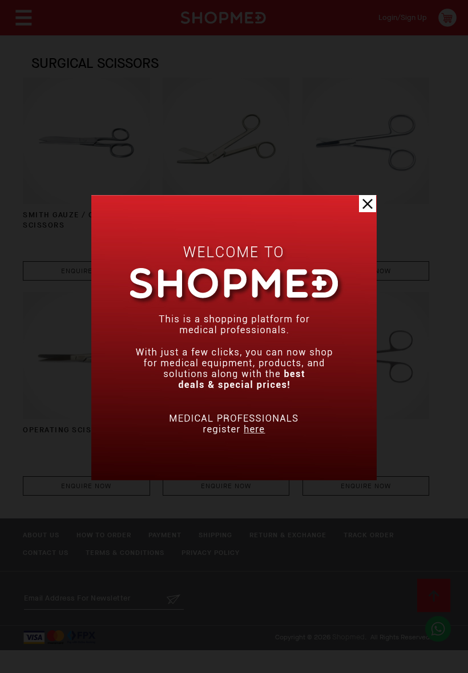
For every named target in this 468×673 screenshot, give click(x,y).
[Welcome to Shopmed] (234, 478)
